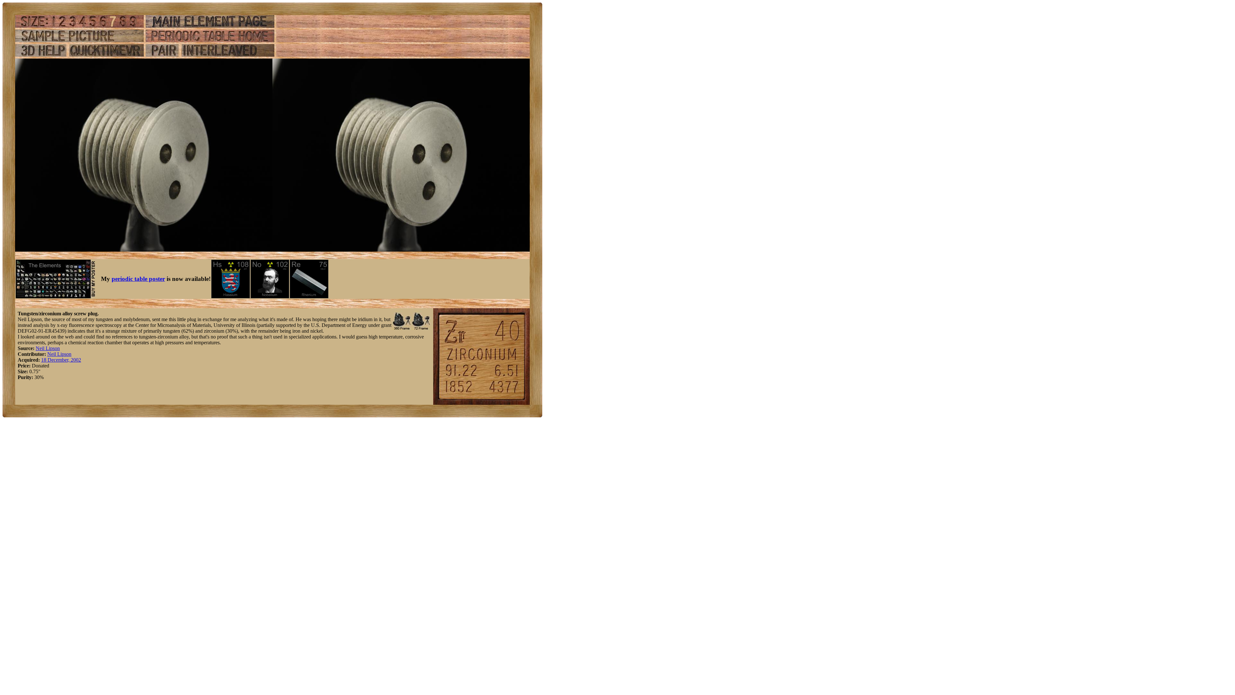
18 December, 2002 (61, 360)
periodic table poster (138, 278)
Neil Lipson (48, 348)
